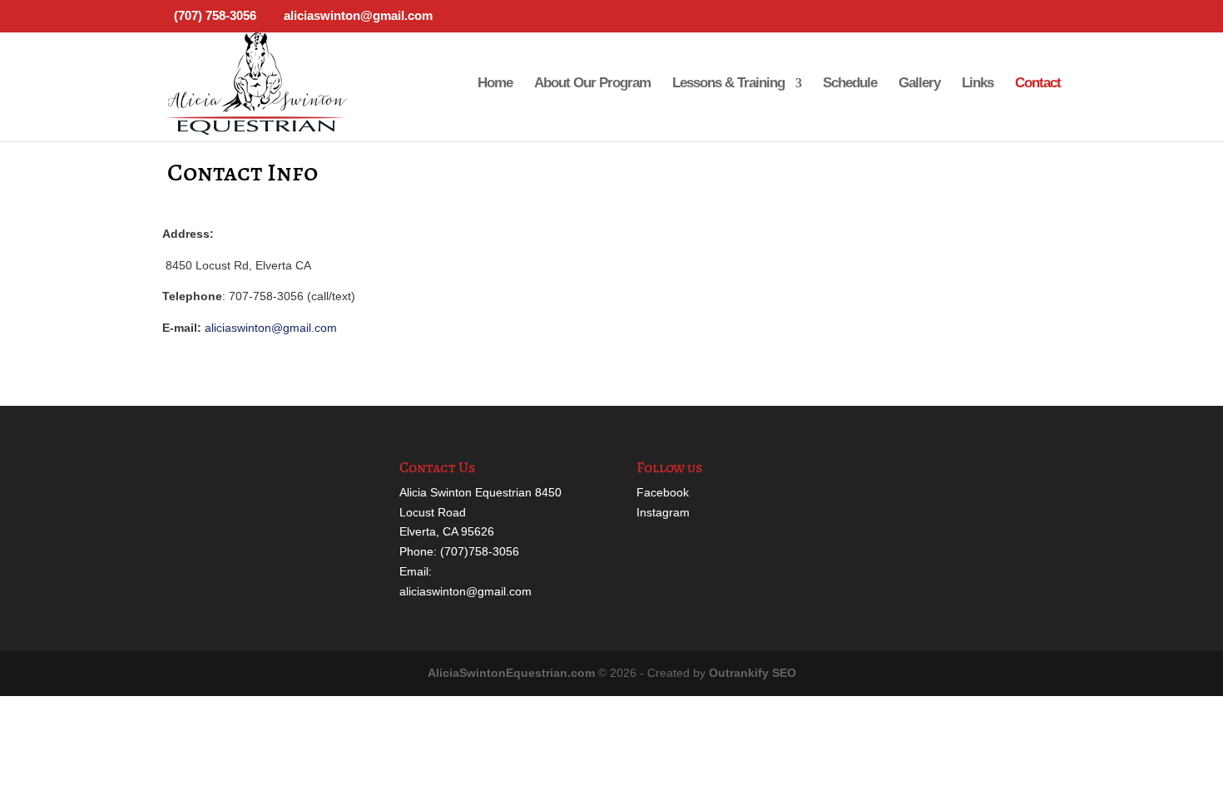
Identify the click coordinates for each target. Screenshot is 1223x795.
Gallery (919, 84)
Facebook (662, 492)
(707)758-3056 (479, 551)
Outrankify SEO (752, 672)
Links (977, 84)
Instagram (663, 512)
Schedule (850, 84)
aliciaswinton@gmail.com (271, 327)
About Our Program (592, 84)
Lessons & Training (728, 84)
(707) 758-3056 (215, 15)
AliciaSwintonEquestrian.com (511, 672)
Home (495, 84)
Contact (1038, 84)
